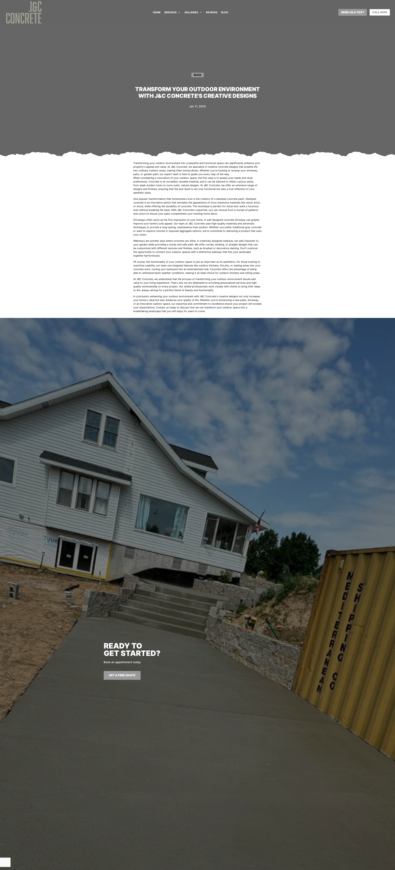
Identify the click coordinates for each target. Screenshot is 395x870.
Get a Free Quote (122, 675)
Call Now (379, 12)
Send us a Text (352, 12)
